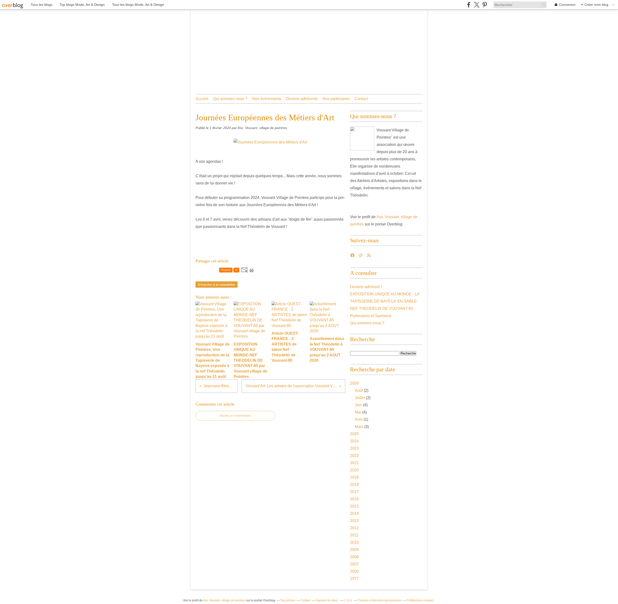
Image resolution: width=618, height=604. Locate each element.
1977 (354, 579)
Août (359, 390)
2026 (354, 383)
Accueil (202, 99)
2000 (354, 571)
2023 (354, 448)
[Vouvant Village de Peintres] (362, 139)
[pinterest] (485, 4)
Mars (359, 427)
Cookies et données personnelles (380, 600)
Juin (358, 405)
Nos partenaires (336, 99)
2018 (354, 484)
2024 (354, 441)
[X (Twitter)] (477, 4)
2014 (354, 513)
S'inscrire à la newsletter (216, 284)
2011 (354, 535)
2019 (354, 477)
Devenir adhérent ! (366, 287)
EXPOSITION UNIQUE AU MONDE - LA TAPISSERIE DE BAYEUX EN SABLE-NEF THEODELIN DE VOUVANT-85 (384, 301)
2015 (354, 506)
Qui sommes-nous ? (230, 99)
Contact (361, 99)
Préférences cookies (420, 600)
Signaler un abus (327, 600)
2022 (354, 456)
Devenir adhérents (302, 99)
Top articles (287, 600)
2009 (354, 550)
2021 (354, 463)
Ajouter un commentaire (235, 415)
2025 (354, 434)
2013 (354, 521)
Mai (358, 412)
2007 (354, 564)
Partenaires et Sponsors (370, 316)
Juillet (360, 398)
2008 (354, 557)
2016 (354, 499)
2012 (354, 528)
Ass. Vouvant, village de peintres (224, 600)
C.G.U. (348, 600)
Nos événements (266, 99)
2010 (354, 542)
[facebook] (469, 4)
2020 (354, 470)
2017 (354, 492)
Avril (359, 419)
